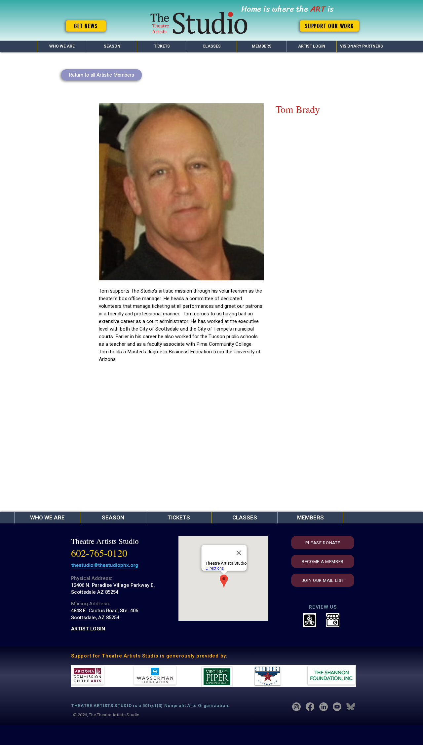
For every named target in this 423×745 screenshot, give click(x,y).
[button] (112, 46)
